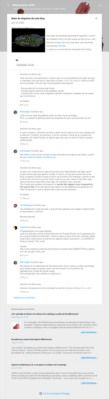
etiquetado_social (25, 65)
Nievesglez (25, 111)
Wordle (62, 46)
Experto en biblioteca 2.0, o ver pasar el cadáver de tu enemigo (38, 365)
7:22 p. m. (24, 277)
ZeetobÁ (24, 227)
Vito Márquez (26, 205)
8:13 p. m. (24, 122)
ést (66, 288)
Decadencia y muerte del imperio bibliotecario (31, 339)
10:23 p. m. (25, 292)
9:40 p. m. (24, 144)
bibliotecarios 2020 (23, 5)
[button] (96, 18)
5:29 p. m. (24, 220)
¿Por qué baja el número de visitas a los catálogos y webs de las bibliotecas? (45, 314)
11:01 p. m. (25, 161)
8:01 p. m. (24, 105)
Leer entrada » (89, 332)
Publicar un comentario (24, 297)
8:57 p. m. (24, 255)
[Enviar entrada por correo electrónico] (17, 60)
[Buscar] (100, 6)
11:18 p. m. (25, 198)
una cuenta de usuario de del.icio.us (39, 157)
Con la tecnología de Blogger (56, 393)
